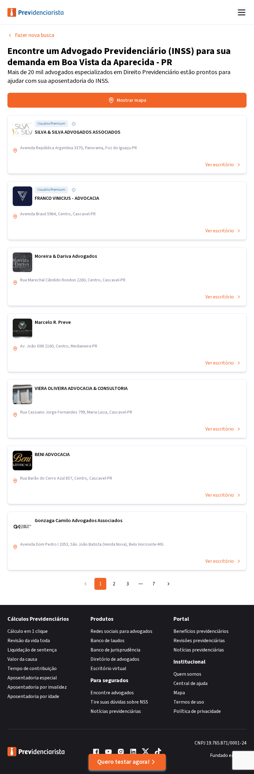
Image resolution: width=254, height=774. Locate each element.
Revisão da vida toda (28, 640)
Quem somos (187, 674)
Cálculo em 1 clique (27, 631)
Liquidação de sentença (32, 650)
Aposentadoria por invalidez (37, 687)
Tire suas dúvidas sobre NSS (119, 702)
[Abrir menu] (242, 12)
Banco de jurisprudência (115, 650)
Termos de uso (188, 702)
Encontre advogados (112, 693)
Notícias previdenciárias (115, 711)
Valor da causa (22, 659)
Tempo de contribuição (32, 668)
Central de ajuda (190, 683)
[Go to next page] (167, 584)
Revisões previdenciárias (199, 640)
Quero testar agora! (123, 762)
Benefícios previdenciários (201, 631)
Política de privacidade (197, 711)
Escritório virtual (108, 668)
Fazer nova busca (34, 35)
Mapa (179, 693)
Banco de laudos (107, 640)
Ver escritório (219, 164)
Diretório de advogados (114, 659)
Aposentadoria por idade (33, 696)
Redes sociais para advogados (121, 631)
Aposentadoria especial (32, 678)
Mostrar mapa (131, 100)
